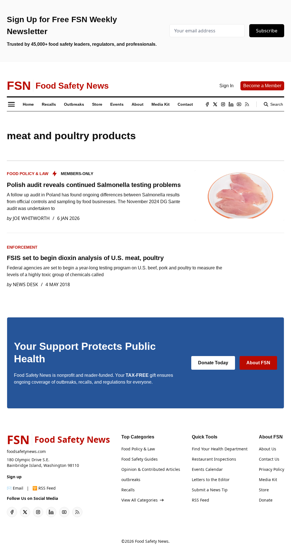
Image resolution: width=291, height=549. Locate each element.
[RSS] (247, 104)
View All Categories (139, 500)
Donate (266, 500)
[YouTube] (239, 104)
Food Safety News (152, 541)
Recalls (128, 489)
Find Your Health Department (220, 449)
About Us (267, 449)
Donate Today (213, 362)
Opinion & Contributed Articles (150, 469)
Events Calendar (207, 469)
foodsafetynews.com (26, 451)
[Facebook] (207, 104)
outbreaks (130, 479)
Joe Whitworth (31, 218)
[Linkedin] (231, 104)
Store (264, 489)
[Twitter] (215, 104)
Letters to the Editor (211, 479)
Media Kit (268, 479)
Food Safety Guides (139, 459)
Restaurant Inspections (214, 459)
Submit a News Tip (210, 489)
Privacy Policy (271, 469)
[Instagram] (223, 104)
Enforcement (22, 247)
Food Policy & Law (27, 173)
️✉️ (15, 488)
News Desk (25, 284)
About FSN (258, 362)
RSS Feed (200, 500)
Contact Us (269, 459)
